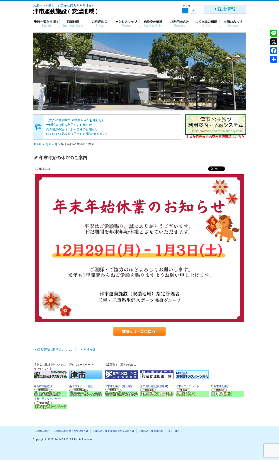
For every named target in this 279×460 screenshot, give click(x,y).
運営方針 (89, 349)
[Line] (273, 33)
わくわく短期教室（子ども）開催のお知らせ (76, 134)
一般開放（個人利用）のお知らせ (69, 124)
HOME (37, 144)
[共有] (273, 59)
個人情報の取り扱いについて (57, 349)
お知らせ (51, 144)
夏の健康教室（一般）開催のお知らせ (72, 129)
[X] (273, 41)
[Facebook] (273, 50)
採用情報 (226, 9)
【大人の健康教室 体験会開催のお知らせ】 (75, 120)
